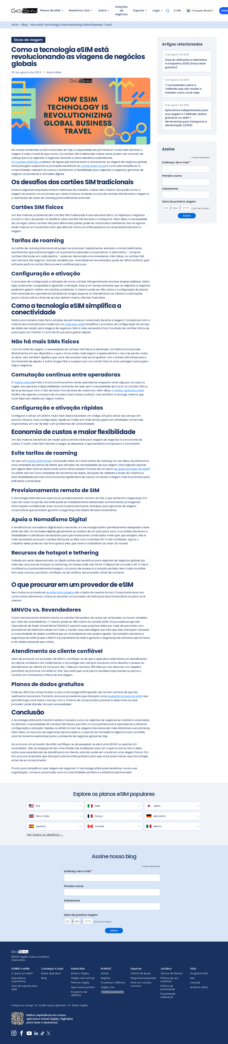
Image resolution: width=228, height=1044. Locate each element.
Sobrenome (170, 189)
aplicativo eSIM (75, 324)
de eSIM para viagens (60, 592)
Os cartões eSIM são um (27, 162)
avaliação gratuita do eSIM (124, 696)
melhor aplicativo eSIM (129, 390)
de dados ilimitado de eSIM (131, 469)
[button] (51, 10)
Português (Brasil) (201, 10)
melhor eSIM (22, 382)
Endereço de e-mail (176, 162)
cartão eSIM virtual (93, 166)
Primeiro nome (172, 176)
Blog (24, 25)
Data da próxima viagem (179, 201)
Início (14, 25)
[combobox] (200, 10)
